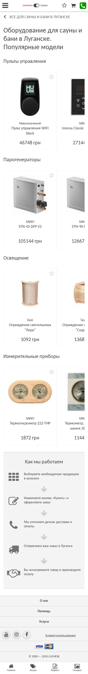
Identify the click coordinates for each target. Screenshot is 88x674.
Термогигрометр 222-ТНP (30, 423)
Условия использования (60, 635)
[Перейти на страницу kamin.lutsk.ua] (36, 5)
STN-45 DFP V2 (30, 227)
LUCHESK (53, 656)
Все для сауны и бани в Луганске (40, 17)
